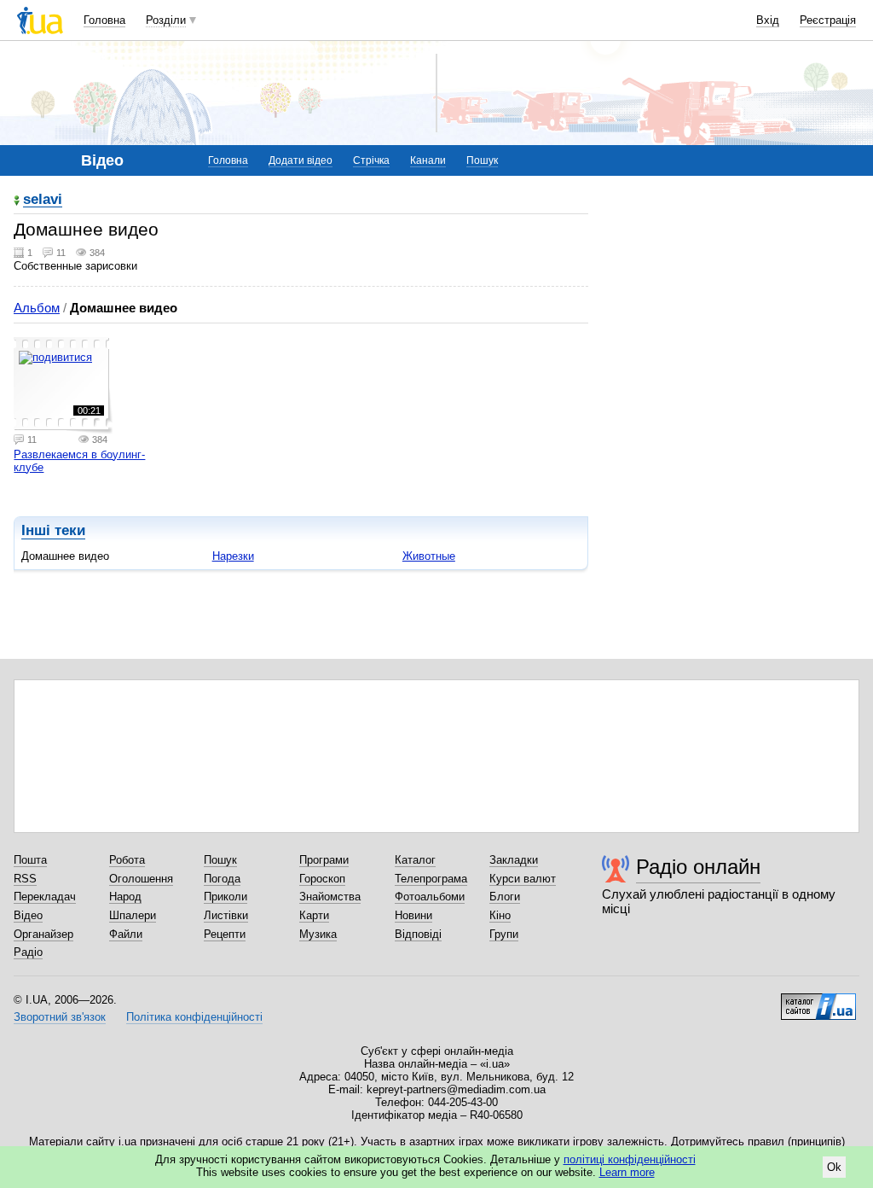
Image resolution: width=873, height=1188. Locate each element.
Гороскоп (322, 878)
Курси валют (522, 878)
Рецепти (225, 934)
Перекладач (45, 896)
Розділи (166, 20)
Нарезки (233, 556)
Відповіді (418, 934)
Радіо (28, 952)
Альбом (37, 307)
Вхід (767, 20)
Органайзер (43, 934)
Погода (222, 878)
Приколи (225, 896)
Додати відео (300, 160)
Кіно (500, 915)
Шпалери (132, 915)
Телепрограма (431, 878)
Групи (503, 934)
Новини (413, 915)
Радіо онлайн (698, 866)
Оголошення (141, 878)
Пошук (482, 160)
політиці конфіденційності (630, 1159)
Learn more (627, 1172)
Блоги (504, 896)
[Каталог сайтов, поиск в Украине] (818, 1000)
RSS (25, 878)
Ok (834, 1167)
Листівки (226, 915)
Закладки (513, 859)
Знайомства (330, 896)
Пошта (30, 859)
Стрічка (371, 160)
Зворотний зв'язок (60, 1016)
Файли (125, 934)
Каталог (415, 859)
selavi (42, 200)
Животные (428, 556)
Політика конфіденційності (194, 1016)
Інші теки (53, 530)
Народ (125, 896)
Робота (127, 859)
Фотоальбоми (430, 896)
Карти (314, 915)
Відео (28, 915)
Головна (104, 20)
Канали (428, 160)
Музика (318, 934)
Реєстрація (828, 20)
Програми (324, 859)
